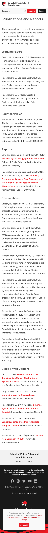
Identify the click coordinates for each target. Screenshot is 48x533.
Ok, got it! (24, 525)
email (34, 493)
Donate (41, 11)
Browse (5, 11)
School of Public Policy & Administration (18, 4)
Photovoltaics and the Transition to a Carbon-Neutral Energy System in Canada (20, 378)
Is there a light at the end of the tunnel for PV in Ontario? (22, 408)
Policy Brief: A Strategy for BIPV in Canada (23, 158)
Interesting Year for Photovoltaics (18, 395)
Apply (31, 11)
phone (27, 493)
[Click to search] (25, 11)
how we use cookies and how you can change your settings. (24, 517)
